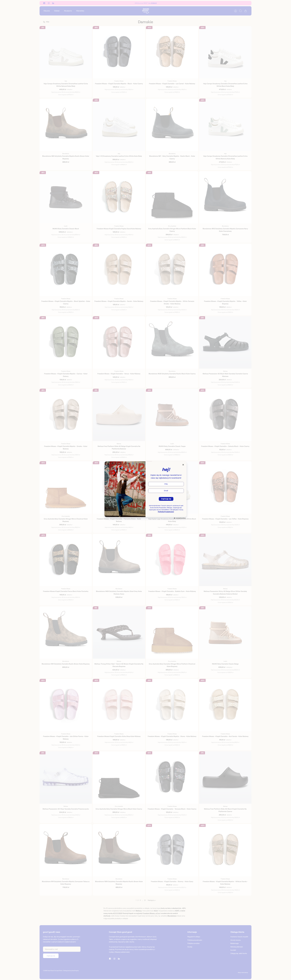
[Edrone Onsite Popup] (145, 490)
